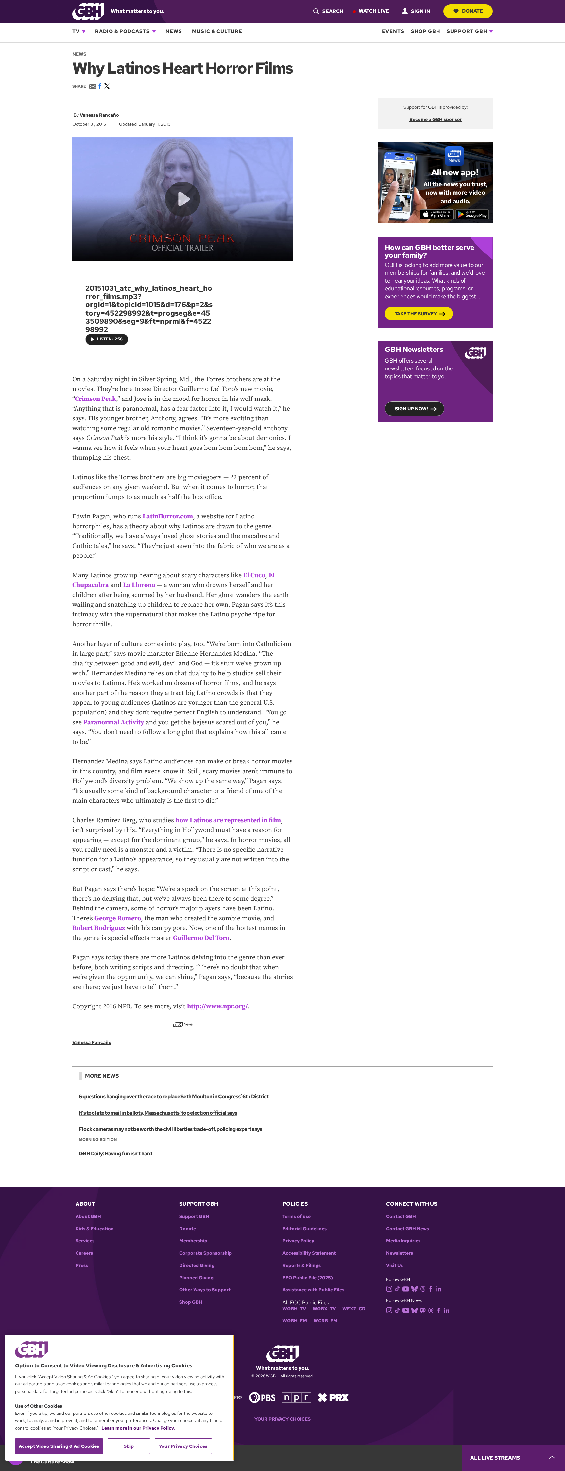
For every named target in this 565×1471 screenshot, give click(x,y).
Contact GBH (401, 1216)
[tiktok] (397, 1288)
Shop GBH (425, 31)
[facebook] (431, 1288)
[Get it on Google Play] (472, 214)
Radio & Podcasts (122, 31)
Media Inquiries (403, 1241)
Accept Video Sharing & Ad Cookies (59, 1446)
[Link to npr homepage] (296, 1397)
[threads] (423, 1288)
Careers (84, 1253)
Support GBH (467, 31)
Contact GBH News (407, 1229)
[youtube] (405, 1288)
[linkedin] (439, 1288)
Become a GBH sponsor (435, 119)
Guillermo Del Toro (201, 938)
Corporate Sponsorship (205, 1253)
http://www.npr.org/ (217, 1007)
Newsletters (399, 1253)
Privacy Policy (298, 1241)
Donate (472, 11)
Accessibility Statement (309, 1253)
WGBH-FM (294, 1321)
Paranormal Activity (113, 722)
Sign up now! (411, 409)
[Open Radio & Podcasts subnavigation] (154, 31)
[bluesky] (414, 1288)
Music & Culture (217, 31)
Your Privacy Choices (282, 1419)
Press (82, 1265)
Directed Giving (196, 1265)
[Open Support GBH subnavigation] (491, 31)
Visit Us (394, 1265)
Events (393, 31)
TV (76, 31)
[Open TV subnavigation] (83, 31)
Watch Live (374, 11)
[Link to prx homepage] (333, 1397)
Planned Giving (196, 1278)
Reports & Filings (301, 1265)
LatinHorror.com (168, 517)
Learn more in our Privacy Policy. (138, 1428)
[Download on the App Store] (437, 214)
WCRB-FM (325, 1321)
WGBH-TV (294, 1309)
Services (85, 1241)
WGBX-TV (324, 1309)
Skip (129, 1446)
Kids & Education (95, 1229)
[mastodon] (423, 1309)
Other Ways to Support (205, 1290)
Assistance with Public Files (313, 1290)
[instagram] (389, 1288)
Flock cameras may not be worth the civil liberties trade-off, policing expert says (170, 1129)
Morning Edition (98, 1139)
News (173, 31)
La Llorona (139, 585)
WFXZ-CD (354, 1309)
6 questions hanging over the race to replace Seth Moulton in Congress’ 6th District (174, 1096)
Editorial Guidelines (304, 1229)
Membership (193, 1241)
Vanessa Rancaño (99, 115)
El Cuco (254, 575)
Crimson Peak (95, 399)
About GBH (88, 1216)
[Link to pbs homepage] (262, 1397)
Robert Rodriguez (98, 928)
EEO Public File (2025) (307, 1278)
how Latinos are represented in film (228, 820)
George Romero (117, 918)
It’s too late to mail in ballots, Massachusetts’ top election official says (158, 1112)
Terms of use (296, 1216)
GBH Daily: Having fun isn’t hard (115, 1153)
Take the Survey (416, 314)
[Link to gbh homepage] (88, 11)
